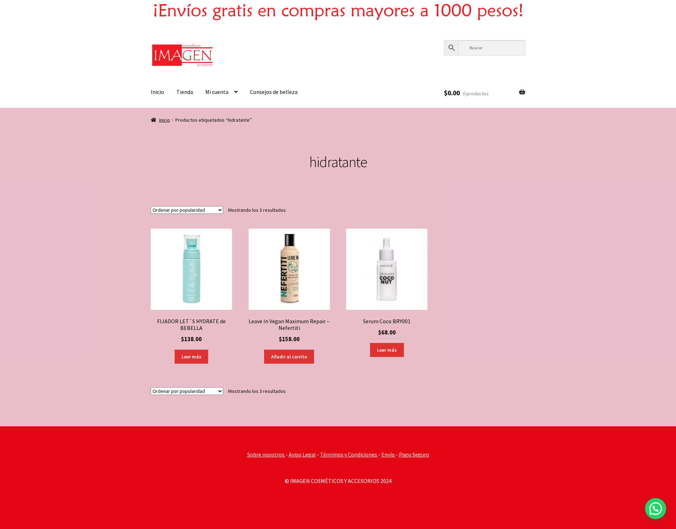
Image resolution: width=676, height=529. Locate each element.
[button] (655, 508)
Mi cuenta (217, 91)
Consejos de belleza (274, 91)
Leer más (191, 356)
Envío (388, 454)
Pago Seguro (414, 454)
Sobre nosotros (266, 454)
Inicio (157, 91)
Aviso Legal (302, 454)
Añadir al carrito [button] (289, 356)
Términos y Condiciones (349, 454)
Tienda (184, 91)
